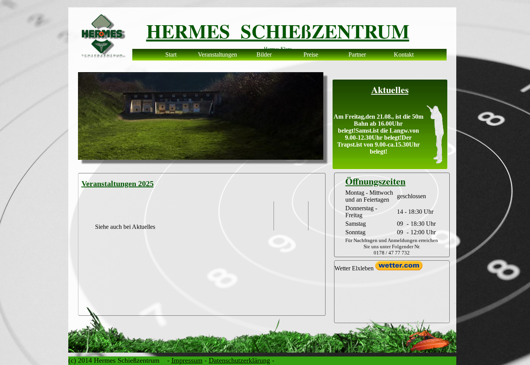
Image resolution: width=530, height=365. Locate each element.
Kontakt (404, 54)
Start (171, 54)
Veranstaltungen (217, 54)
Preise (310, 54)
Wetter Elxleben (354, 268)
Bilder (264, 54)
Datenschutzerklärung (239, 360)
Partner (357, 54)
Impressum (187, 360)
